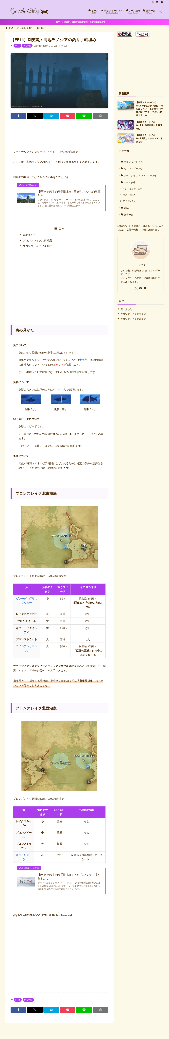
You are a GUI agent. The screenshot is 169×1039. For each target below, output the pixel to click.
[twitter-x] (153, 2)
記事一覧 (128, 214)
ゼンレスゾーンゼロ (134, 168)
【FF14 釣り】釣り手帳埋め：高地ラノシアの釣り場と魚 (69, 193)
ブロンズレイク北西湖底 (37, 246)
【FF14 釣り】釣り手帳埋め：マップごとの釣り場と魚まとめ (69, 876)
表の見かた (29, 235)
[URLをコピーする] (100, 116)
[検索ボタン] (160, 11)
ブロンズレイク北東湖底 (37, 240)
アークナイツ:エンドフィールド (140, 175)
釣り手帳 (27, 45)
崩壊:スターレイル (133, 161)
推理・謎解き (129, 194)
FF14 (17, 45)
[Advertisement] (59, 287)
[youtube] (157, 2)
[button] (18, 116)
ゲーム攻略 (129, 182)
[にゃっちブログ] (27, 11)
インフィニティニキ (132, 188)
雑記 (126, 207)
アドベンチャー (130, 201)
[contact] (161, 2)
